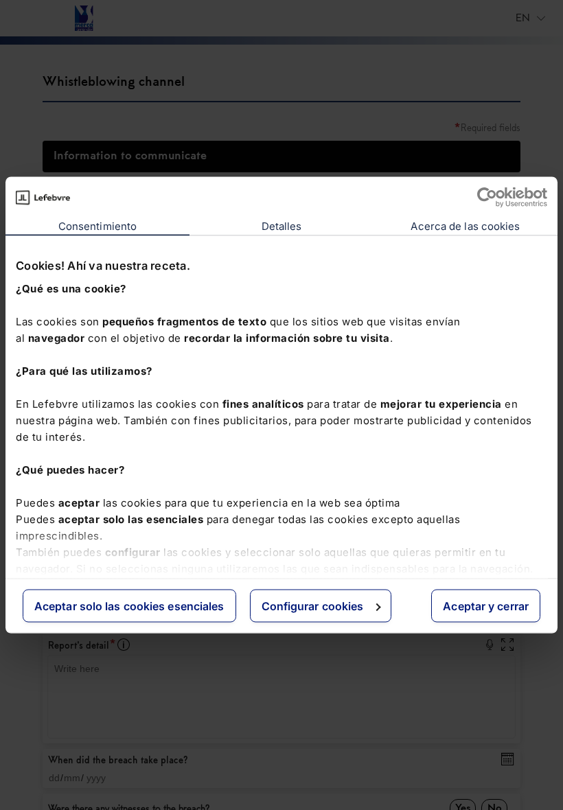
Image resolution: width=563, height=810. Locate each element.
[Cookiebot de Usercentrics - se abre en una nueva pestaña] (487, 197)
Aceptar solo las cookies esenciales (129, 606)
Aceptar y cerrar (486, 606)
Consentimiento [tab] (97, 226)
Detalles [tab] (282, 226)
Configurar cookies (313, 606)
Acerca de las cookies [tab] (465, 226)
